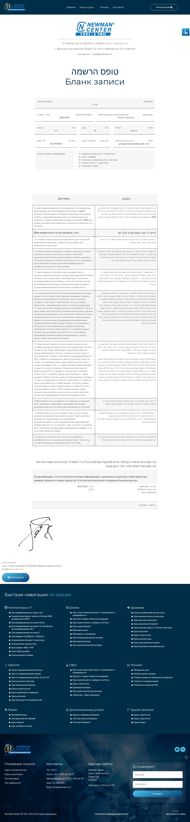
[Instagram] (182, 749)
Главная (70, 7)
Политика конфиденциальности (111, 814)
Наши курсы (87, 7)
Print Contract (17, 577)
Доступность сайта (175, 814)
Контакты (118, 7)
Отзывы (104, 7)
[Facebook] (177, 749)
